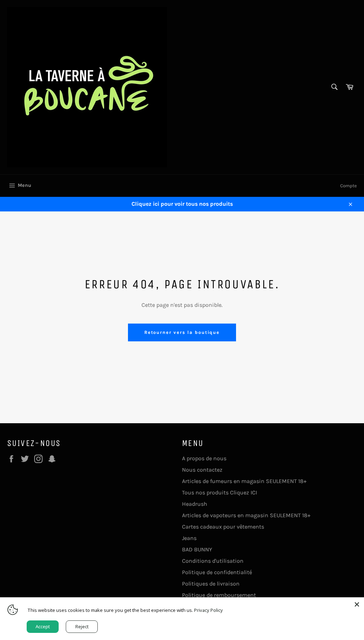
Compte (348, 185)
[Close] (356, 604)
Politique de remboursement (219, 595)
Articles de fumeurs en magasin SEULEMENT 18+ (244, 481)
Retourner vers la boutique (182, 332)
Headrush (194, 503)
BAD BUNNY (197, 549)
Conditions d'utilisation (212, 560)
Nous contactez (202, 469)
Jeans (189, 538)
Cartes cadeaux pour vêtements (223, 526)
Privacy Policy (208, 610)
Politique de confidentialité (217, 572)
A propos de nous (204, 458)
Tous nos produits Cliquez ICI (219, 492)
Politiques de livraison (211, 583)
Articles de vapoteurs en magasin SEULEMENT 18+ (246, 515)
